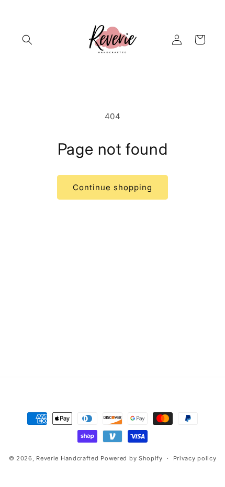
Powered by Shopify (131, 458)
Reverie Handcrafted (67, 458)
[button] (27, 39)
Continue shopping (112, 187)
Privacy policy (195, 458)
